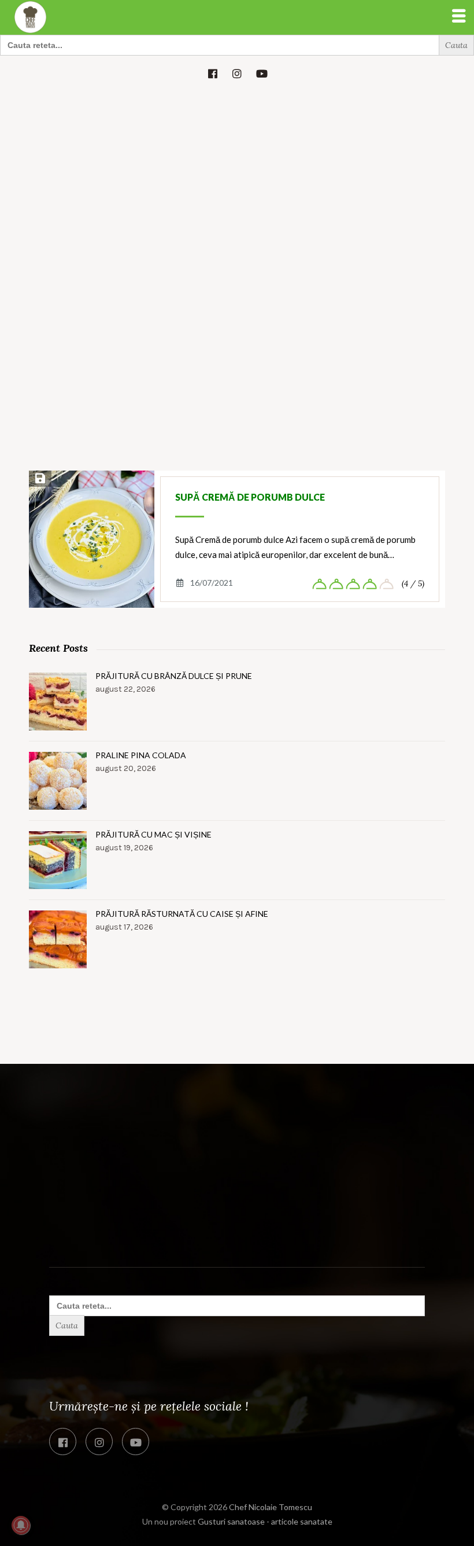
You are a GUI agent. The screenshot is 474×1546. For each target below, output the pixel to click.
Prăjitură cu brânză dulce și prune (173, 676)
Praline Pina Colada (140, 755)
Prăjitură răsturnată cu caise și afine (181, 914)
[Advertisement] (237, 178)
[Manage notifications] (21, 1525)
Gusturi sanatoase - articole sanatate (265, 1521)
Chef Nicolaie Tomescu (270, 1507)
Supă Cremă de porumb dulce (250, 496)
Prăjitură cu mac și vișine (153, 834)
